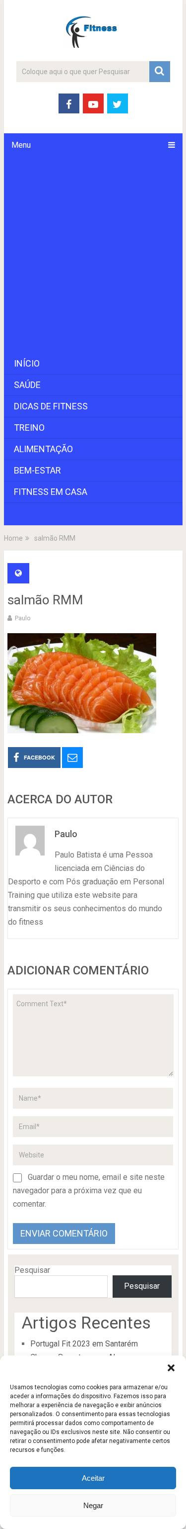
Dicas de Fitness (51, 406)
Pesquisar (32, 1270)
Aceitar (93, 1478)
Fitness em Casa (50, 491)
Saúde (27, 385)
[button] (171, 1368)
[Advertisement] (93, 255)
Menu (21, 145)
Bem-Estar (37, 470)
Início (27, 363)
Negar (93, 1505)
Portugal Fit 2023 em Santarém (84, 1343)
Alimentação (43, 449)
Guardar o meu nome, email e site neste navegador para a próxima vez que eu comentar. (89, 1190)
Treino (29, 427)
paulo (23, 618)
